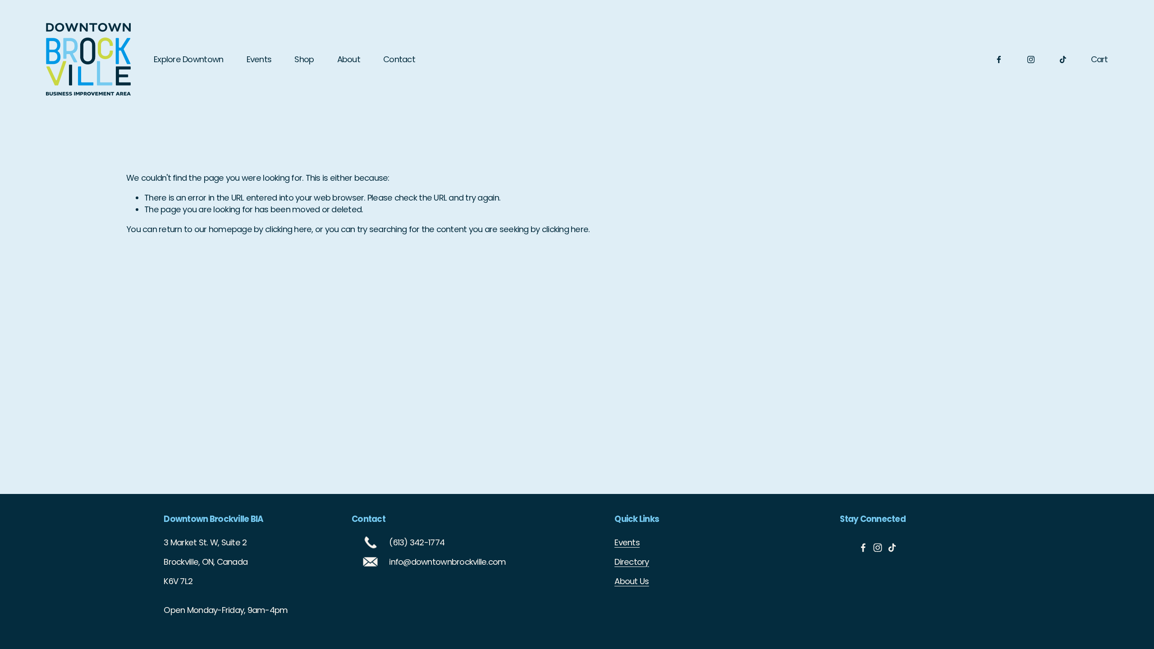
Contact (399, 59)
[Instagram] (1030, 59)
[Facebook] (998, 59)
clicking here (288, 229)
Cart (1099, 59)
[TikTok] (1062, 59)
